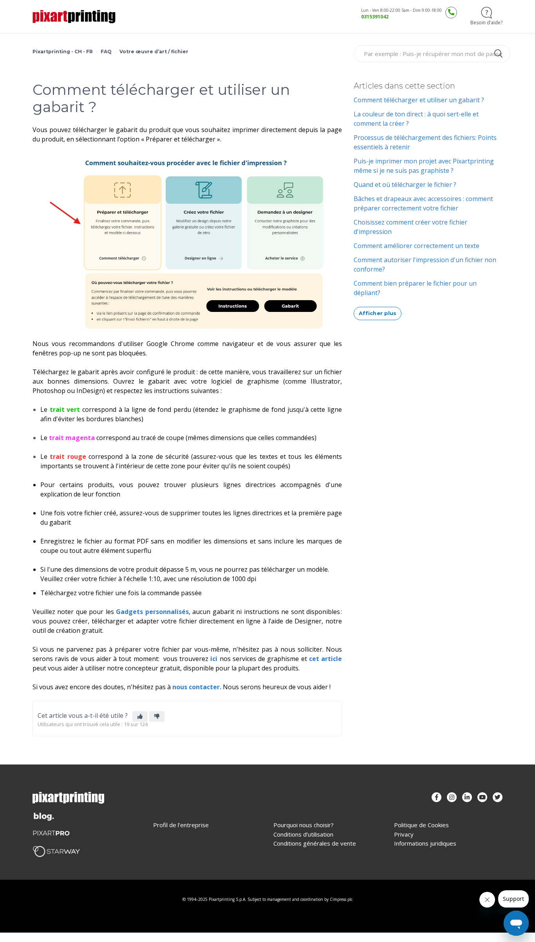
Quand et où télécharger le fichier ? (405, 184)
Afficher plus (377, 313)
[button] (140, 716)
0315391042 (375, 16)
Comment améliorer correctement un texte (416, 245)
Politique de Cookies (421, 825)
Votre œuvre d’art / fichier (153, 51)
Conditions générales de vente (314, 843)
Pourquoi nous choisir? (303, 825)
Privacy (404, 834)
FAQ (106, 51)
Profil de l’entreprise (181, 825)
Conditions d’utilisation (303, 834)
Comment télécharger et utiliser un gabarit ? (419, 100)
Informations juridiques (425, 843)
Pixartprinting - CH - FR (63, 51)
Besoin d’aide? (486, 22)
